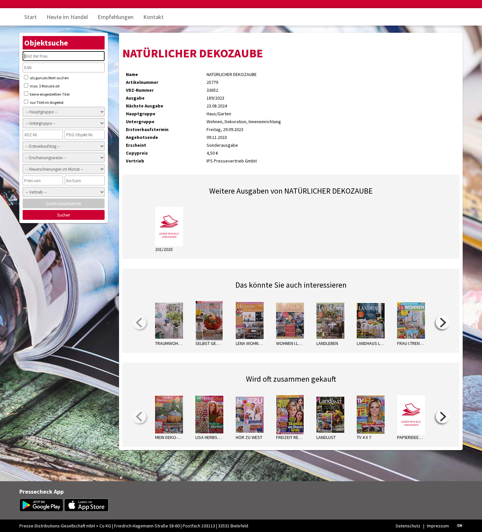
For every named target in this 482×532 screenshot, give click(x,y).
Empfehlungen (115, 17)
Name (132, 74)
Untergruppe (140, 121)
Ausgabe (135, 98)
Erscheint (136, 145)
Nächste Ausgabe (144, 106)
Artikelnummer (142, 82)
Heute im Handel (67, 17)
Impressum (438, 526)
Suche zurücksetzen (63, 203)
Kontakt (153, 17)
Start (30, 17)
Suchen (63, 215)
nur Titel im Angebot (46, 102)
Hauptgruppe (140, 114)
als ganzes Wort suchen (49, 77)
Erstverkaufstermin (147, 129)
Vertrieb (135, 161)
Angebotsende (142, 137)
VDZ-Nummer (140, 90)
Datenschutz (408, 526)
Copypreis (137, 153)
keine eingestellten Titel (49, 94)
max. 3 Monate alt (44, 86)
